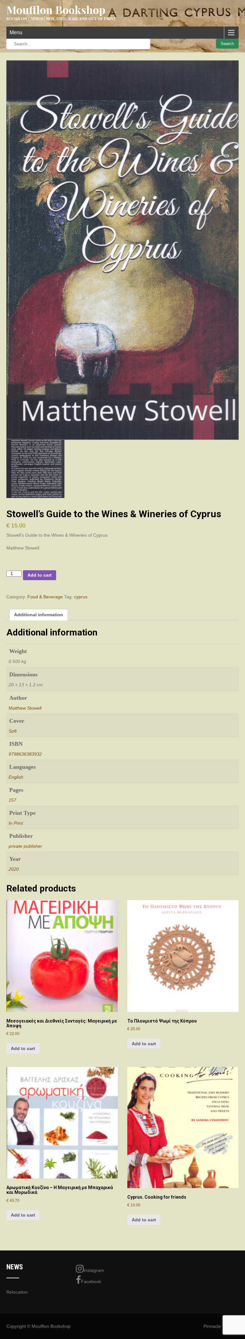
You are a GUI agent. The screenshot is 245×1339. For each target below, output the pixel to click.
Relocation (17, 1292)
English (16, 777)
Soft (13, 731)
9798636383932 (25, 754)
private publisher (25, 846)
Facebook (91, 1281)
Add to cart (39, 575)
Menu (16, 32)
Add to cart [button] (23, 1048)
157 (12, 800)
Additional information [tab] (38, 614)
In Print (16, 823)
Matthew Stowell (25, 708)
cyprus (80, 596)
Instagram (94, 1270)
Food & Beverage (45, 596)
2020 (14, 869)
